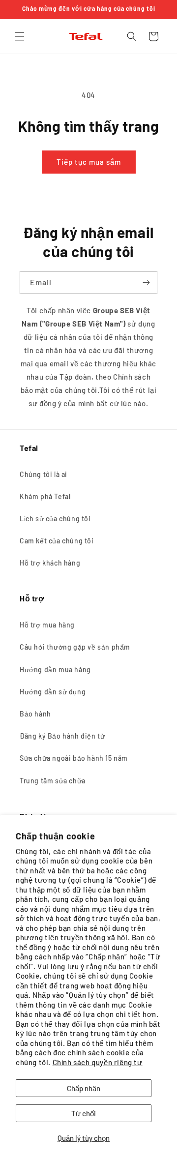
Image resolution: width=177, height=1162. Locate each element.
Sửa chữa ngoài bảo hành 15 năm (74, 758)
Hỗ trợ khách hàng (50, 563)
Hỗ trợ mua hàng (47, 625)
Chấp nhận (83, 1088)
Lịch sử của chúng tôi (55, 518)
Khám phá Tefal (45, 496)
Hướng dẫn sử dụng (53, 691)
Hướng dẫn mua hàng (55, 669)
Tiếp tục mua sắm (89, 161)
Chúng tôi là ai (43, 474)
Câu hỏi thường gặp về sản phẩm (75, 647)
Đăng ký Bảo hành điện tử (62, 736)
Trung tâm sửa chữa (53, 780)
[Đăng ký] (146, 282)
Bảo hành (35, 714)
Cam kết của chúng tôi (57, 540)
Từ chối (83, 1113)
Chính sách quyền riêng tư (98, 1062)
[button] (19, 36)
